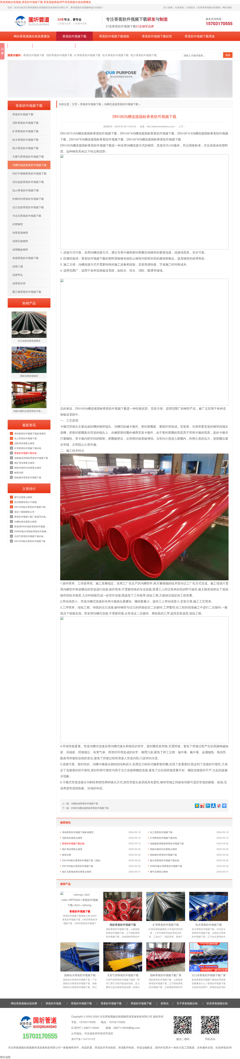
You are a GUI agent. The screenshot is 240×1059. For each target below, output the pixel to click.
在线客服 (179, 7)
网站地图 (227, 7)
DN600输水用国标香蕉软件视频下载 (31, 531)
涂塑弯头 (17, 275)
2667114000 (91, 1028)
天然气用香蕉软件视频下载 (123, 975)
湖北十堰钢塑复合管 (24, 511)
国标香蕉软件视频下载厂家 (166, 975)
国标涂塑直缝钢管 (29, 375)
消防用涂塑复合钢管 (72, 837)
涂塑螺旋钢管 (20, 249)
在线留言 (190, 7)
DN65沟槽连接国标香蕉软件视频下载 (90, 807)
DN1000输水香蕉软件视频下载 (77, 865)
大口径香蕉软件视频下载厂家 (209, 975)
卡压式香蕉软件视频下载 (26, 215)
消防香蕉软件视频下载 (59, 55)
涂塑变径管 (19, 283)
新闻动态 (20, 45)
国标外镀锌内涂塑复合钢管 (163, 849)
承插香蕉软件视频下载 (25, 258)
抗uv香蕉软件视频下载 (25, 190)
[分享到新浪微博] (202, 805)
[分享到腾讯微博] (207, 805)
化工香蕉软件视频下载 (161, 832)
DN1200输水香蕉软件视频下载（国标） (82, 860)
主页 (74, 104)
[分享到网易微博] (218, 805)
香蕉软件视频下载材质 (157, 36)
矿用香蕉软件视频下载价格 (163, 837)
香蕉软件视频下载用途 (200, 36)
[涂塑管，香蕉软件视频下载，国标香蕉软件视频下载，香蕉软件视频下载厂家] (53, 21)
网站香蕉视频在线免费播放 (32, 36)
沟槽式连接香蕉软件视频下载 (121, 104)
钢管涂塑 (66, 854)
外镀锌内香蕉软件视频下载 (28, 199)
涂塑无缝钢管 (20, 241)
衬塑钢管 (17, 224)
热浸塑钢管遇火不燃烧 (25, 501)
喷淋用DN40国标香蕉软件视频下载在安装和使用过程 (31, 526)
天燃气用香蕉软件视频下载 (28, 156)
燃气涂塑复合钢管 (159, 871)
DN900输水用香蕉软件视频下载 (166, 865)
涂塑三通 (17, 266)
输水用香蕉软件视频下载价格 (164, 860)
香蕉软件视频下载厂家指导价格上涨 (31, 516)
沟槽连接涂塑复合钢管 (25, 521)
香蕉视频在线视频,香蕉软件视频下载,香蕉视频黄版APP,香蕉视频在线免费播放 (45, 2)
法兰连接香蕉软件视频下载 (28, 207)
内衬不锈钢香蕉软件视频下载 (29, 173)
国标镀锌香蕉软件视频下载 (163, 854)
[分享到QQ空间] (197, 805)
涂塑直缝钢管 (20, 232)
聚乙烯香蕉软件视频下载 (26, 292)
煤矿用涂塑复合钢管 (72, 849)
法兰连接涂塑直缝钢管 (29, 340)
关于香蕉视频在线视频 (54, 45)
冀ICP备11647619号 (83, 1039)
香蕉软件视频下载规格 (114, 36)
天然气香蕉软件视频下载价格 (29, 536)
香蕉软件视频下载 (74, 36)
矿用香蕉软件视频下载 (87, 55)
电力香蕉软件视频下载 (143, 55)
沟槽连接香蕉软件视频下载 (84, 803)
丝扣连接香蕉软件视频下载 (28, 182)
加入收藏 (167, 7)
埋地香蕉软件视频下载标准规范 (78, 832)
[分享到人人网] (213, 805)
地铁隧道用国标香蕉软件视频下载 (167, 843)
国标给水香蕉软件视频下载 (80, 975)
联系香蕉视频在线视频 (209, 7)
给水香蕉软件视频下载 (115, 55)
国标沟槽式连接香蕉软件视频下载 (30, 410)
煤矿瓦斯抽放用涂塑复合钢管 (76, 871)
